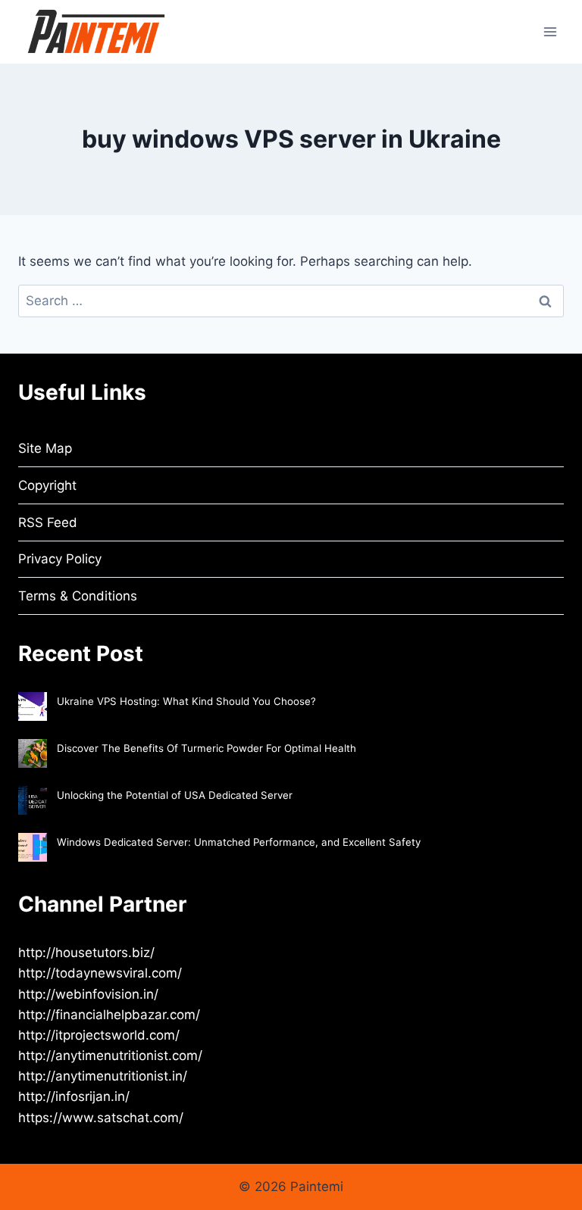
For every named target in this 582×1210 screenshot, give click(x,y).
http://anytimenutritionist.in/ (102, 1076)
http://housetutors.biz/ (86, 952)
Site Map (45, 448)
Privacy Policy (60, 558)
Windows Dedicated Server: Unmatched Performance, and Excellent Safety (239, 842)
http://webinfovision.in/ (88, 994)
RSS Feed (47, 522)
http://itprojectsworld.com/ (99, 1035)
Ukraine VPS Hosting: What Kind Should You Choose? (186, 701)
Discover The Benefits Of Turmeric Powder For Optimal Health (206, 748)
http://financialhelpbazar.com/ (109, 1014)
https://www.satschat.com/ (100, 1117)
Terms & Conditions (77, 595)
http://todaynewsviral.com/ (100, 973)
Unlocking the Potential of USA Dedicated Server (175, 795)
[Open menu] (550, 31)
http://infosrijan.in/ (74, 1096)
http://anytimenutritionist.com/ (110, 1055)
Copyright (47, 485)
